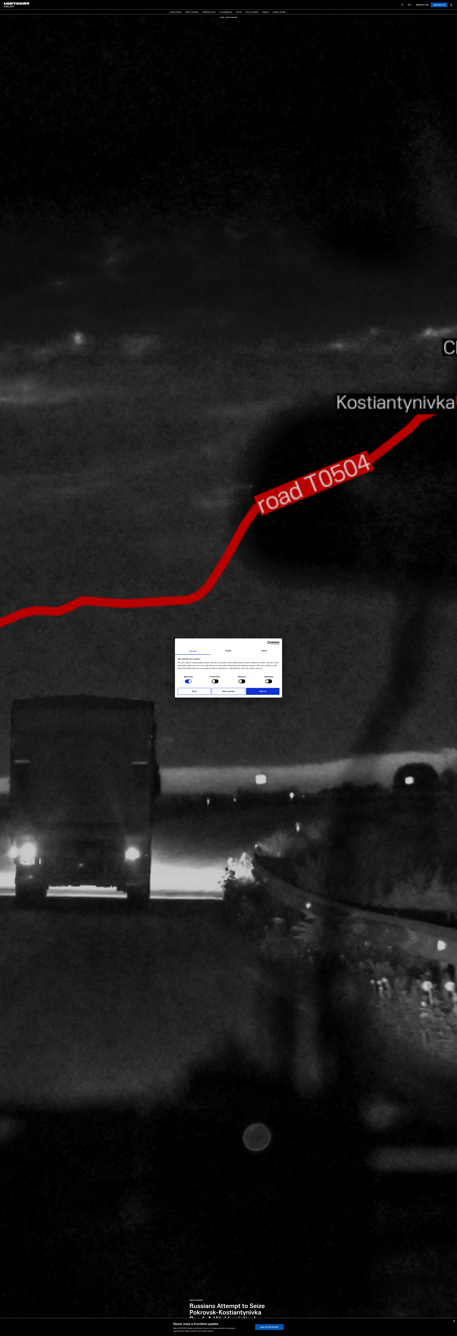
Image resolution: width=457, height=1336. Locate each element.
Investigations (225, 11)
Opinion (265, 11)
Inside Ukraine (279, 11)
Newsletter (422, 4)
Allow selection (228, 691)
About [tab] (264, 651)
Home (222, 17)
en (409, 4)
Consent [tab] (192, 651)
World (239, 11)
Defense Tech (209, 11)
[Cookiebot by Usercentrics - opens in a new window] (269, 643)
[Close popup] (454, 1321)
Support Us (439, 4)
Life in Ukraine (251, 11)
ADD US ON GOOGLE (269, 1327)
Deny (194, 691)
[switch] (215, 681)
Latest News (175, 11)
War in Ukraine (192, 11)
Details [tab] (228, 651)
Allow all (262, 691)
